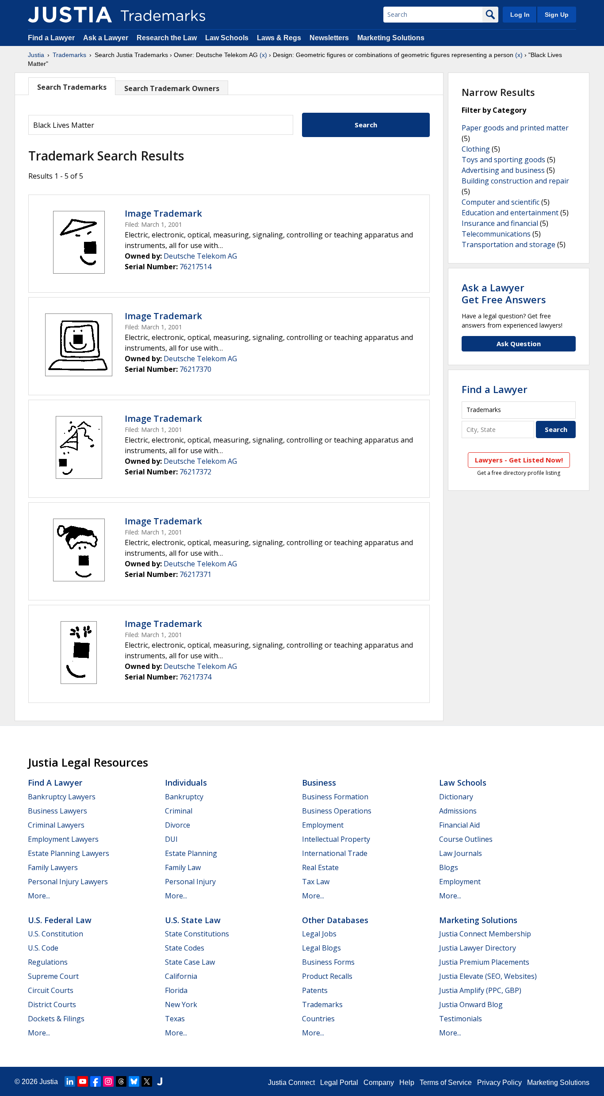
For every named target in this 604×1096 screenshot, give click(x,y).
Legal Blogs (321, 948)
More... (39, 896)
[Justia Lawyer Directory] (159, 1081)
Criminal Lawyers (56, 825)
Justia (36, 54)
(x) (263, 54)
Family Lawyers (53, 867)
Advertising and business (503, 170)
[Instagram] (108, 1081)
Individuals (186, 782)
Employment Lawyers (63, 839)
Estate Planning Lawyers (68, 853)
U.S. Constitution (55, 934)
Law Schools (226, 38)
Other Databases (335, 920)
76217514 (195, 266)
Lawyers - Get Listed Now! (519, 459)
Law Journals (460, 853)
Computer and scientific (500, 202)
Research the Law (167, 38)
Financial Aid (459, 825)
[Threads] (121, 1081)
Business (319, 782)
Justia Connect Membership (485, 934)
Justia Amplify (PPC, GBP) (480, 990)
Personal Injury (190, 881)
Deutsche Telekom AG (200, 256)
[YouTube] (82, 1081)
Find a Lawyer (51, 38)
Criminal (178, 811)
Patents (315, 990)
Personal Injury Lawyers (68, 881)
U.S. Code (43, 948)
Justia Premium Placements (484, 962)
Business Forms (328, 962)
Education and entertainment (510, 213)
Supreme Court (53, 976)
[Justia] (70, 15)
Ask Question (519, 343)
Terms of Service (446, 1082)
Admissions (458, 811)
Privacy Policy (499, 1082)
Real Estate (320, 867)
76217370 (195, 369)
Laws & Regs (279, 38)
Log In (520, 14)
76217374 (195, 677)
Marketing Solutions (390, 38)
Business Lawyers (57, 811)
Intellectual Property (336, 839)
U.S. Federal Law (60, 920)
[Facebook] (95, 1081)
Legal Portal (339, 1082)
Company (378, 1082)
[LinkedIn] (70, 1081)
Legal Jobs (319, 934)
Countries (318, 1018)
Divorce (177, 825)
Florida (176, 990)
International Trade (334, 853)
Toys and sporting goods (503, 159)
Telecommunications (496, 234)
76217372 (195, 472)
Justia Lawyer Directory (477, 948)
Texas (175, 1018)
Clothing (476, 149)
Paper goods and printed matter (515, 128)
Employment (323, 825)
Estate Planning (191, 853)
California (181, 976)
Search (366, 124)
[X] (146, 1081)
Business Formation (335, 797)
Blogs (448, 867)
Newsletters (329, 38)
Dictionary (456, 797)
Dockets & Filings (56, 1018)
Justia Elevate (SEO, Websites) (488, 976)
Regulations (48, 962)
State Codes (184, 948)
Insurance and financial (500, 223)
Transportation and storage (508, 244)
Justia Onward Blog (471, 1004)
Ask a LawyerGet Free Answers (504, 293)
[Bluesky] (134, 1081)
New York (181, 1004)
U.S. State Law (193, 920)
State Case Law (190, 962)
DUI (171, 839)
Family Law (183, 867)
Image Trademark (163, 213)
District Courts (52, 1004)
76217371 (195, 574)
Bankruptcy (184, 797)
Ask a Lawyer (105, 38)
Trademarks (69, 54)
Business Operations (336, 811)
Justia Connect (291, 1082)
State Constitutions (197, 934)
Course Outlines (466, 839)
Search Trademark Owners (171, 88)
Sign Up (557, 14)
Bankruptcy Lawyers (62, 797)
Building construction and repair (515, 181)
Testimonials (460, 1018)
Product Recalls (327, 976)
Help (406, 1082)
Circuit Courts (50, 990)
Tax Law (315, 881)
